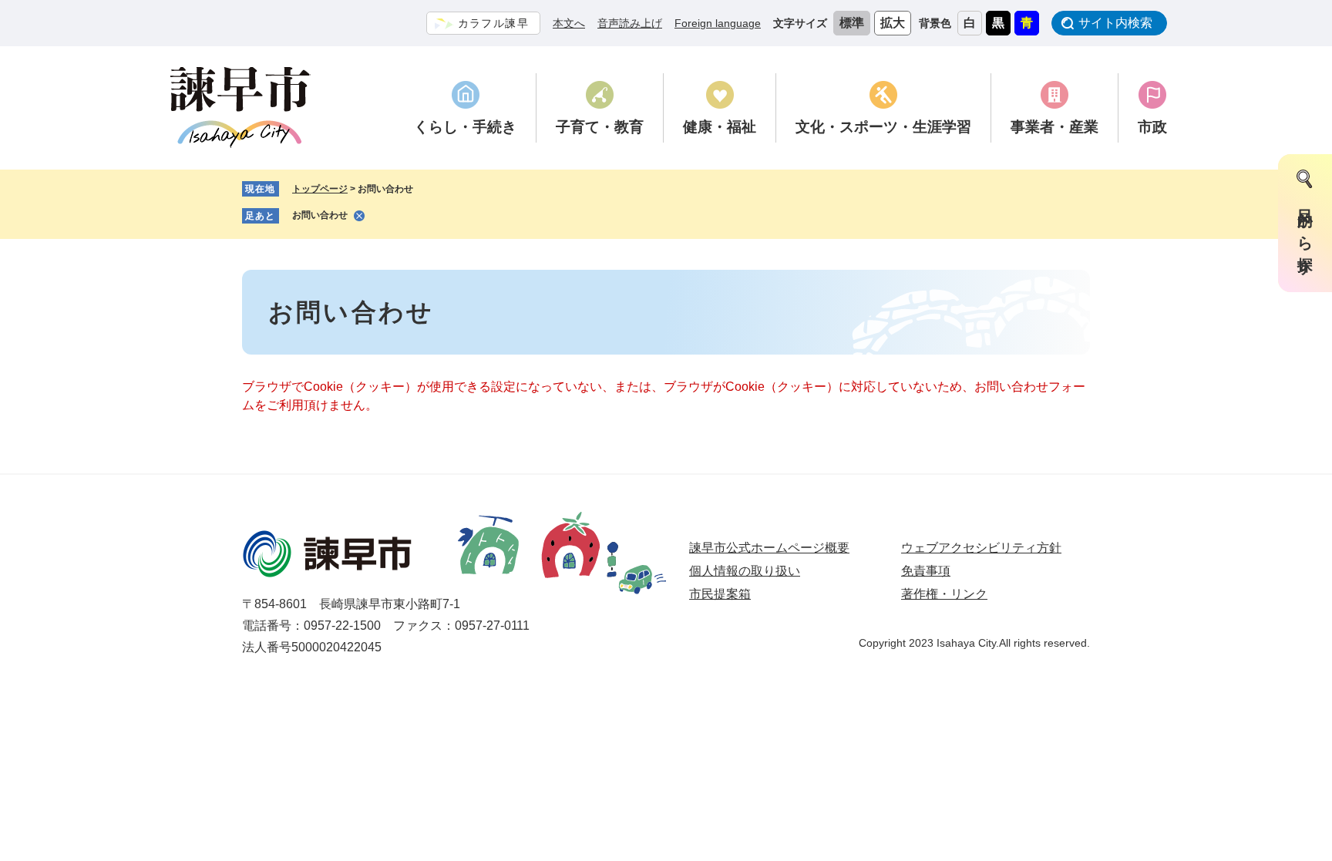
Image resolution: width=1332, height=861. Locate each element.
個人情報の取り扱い (744, 570)
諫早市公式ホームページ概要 (769, 547)
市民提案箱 (720, 593)
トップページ (320, 188)
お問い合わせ (320, 215)
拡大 (892, 22)
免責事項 (925, 570)
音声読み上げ (629, 23)
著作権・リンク (944, 593)
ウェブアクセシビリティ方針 (981, 547)
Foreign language (717, 23)
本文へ (569, 23)
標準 (851, 22)
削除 (359, 216)
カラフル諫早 (493, 23)
